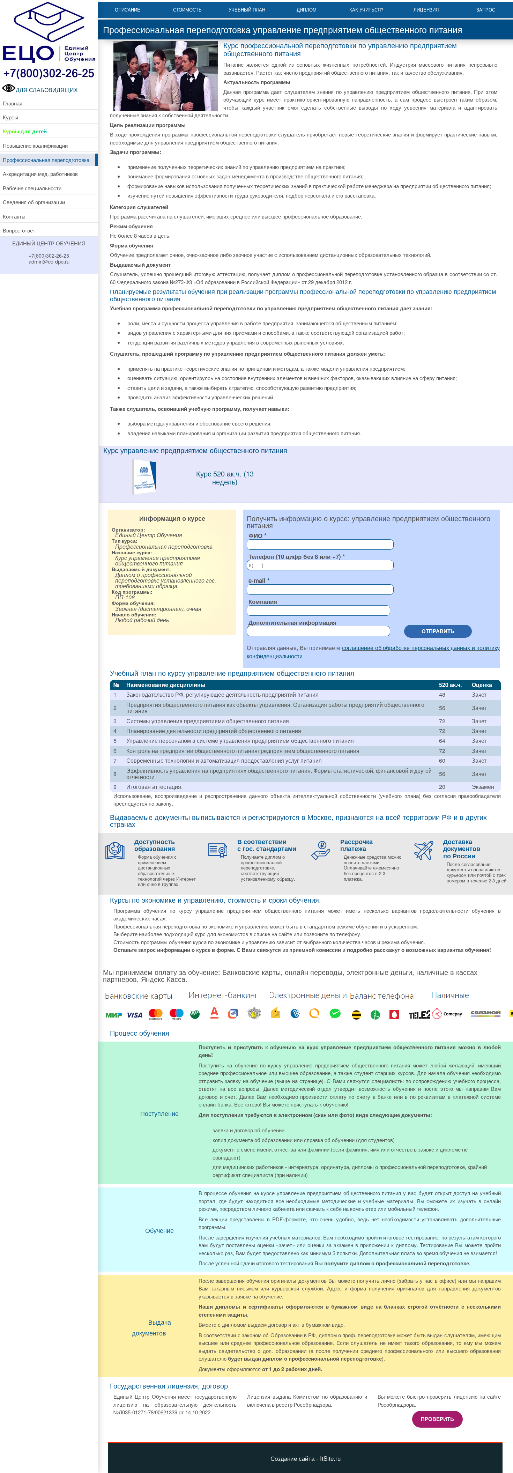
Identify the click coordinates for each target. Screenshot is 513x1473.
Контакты (14, 216)
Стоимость (187, 9)
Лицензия (426, 9)
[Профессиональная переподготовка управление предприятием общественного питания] (144, 493)
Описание (127, 9)
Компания (262, 601)
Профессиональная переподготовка (46, 159)
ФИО (255, 535)
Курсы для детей (25, 131)
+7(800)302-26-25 (49, 255)
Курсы (10, 117)
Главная (12, 103)
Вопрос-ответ (19, 230)
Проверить (437, 1419)
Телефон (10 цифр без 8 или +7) (294, 556)
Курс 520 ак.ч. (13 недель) (225, 477)
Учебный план (247, 9)
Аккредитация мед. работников (40, 173)
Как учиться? (366, 9)
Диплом (307, 9)
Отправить (438, 631)
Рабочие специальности (32, 188)
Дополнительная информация (292, 622)
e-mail (257, 580)
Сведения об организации (34, 202)
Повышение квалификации (35, 145)
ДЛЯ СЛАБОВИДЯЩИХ (47, 90)
